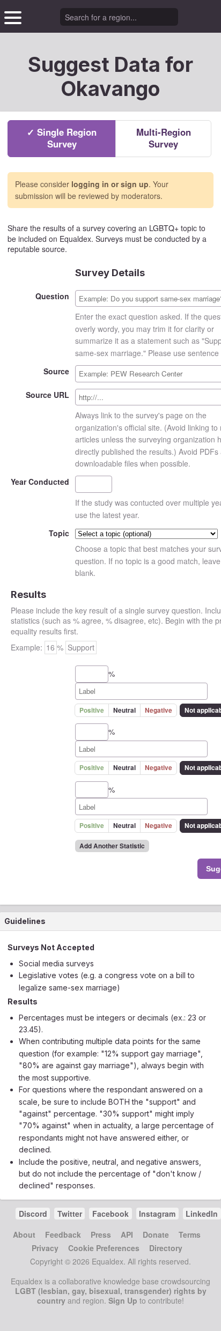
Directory (165, 1248)
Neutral (124, 710)
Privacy (45, 1248)
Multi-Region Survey (163, 137)
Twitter (69, 1213)
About (24, 1234)
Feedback (63, 1234)
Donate (156, 1234)
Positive (91, 710)
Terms (190, 1234)
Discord (33, 1213)
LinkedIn (202, 1213)
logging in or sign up (110, 184)
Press (101, 1234)
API (127, 1234)
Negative (158, 710)
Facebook (110, 1213)
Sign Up (122, 1300)
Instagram (157, 1213)
